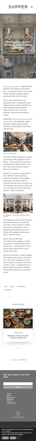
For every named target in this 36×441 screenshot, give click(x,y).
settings (20, 434)
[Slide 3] (20, 348)
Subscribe (10, 399)
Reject (13, 438)
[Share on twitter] (13, 360)
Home (9, 394)
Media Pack (11, 398)
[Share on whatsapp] (20, 360)
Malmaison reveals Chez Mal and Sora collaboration (18, 336)
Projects (24, 51)
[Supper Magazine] (18, 7)
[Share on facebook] (11, 360)
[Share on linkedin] (18, 360)
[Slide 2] (18, 348)
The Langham (21, 286)
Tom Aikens (7, 289)
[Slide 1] (16, 348)
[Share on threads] (15, 360)
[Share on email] (25, 360)
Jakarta (12, 286)
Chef (5, 286)
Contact (9, 401)
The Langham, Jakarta (11, 86)
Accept (5, 438)
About (9, 396)
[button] (32, 7)
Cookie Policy (11, 403)
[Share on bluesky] (23, 360)
